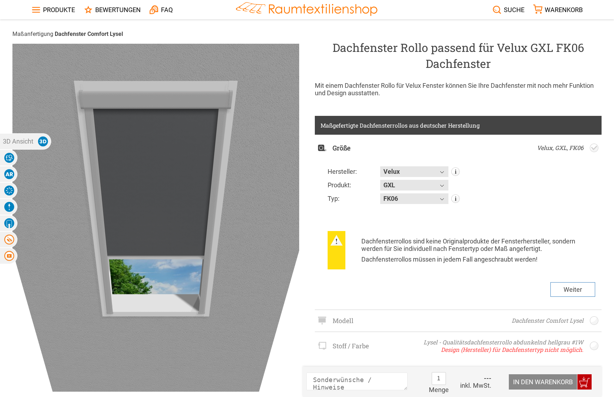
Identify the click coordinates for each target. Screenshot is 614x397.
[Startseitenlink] (306, 9)
